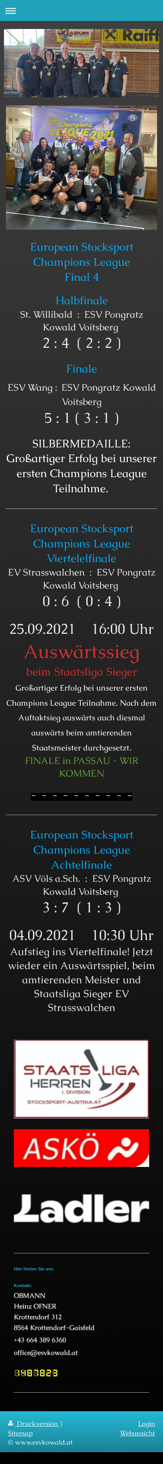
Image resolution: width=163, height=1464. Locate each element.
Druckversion (37, 1423)
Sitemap (20, 1433)
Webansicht (137, 1433)
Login (146, 1423)
